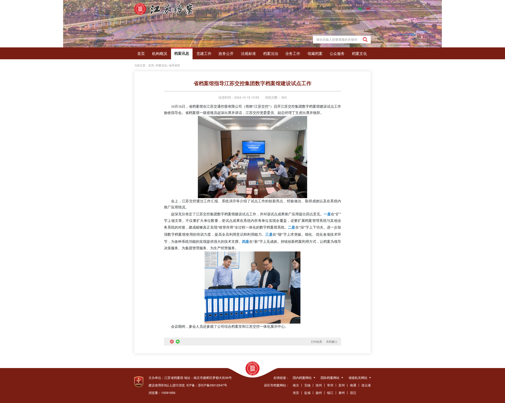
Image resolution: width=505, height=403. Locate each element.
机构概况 (159, 53)
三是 (269, 234)
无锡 (307, 385)
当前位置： (141, 65)
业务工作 (292, 53)
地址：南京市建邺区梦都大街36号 (208, 377)
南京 (296, 385)
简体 (296, 8)
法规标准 (248, 53)
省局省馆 (174, 65)
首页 (141, 53)
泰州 (342, 392)
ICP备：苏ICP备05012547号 (206, 385)
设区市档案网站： (276, 385)
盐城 (307, 392)
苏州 (342, 385)
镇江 (330, 392)
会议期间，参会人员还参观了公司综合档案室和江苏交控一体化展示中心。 (229, 327)
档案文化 (359, 53)
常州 (330, 385)
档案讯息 (181, 53)
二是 (291, 227)
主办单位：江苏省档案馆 (166, 377)
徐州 (319, 385)
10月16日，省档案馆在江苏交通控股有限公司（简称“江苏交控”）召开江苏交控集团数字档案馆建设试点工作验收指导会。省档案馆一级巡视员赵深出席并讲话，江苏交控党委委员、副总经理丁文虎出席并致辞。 (252, 110)
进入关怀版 (346, 8)
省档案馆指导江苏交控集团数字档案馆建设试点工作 (252, 83)
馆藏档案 (315, 53)
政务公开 (226, 53)
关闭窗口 (331, 342)
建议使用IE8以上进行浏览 (167, 385)
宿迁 (353, 392)
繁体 (308, 8)
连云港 (366, 385)
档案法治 (270, 53)
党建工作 (203, 53)
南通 (353, 385)
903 (284, 97)
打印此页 (316, 342)
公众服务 (337, 53)
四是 (245, 242)
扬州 (319, 392)
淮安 (296, 392)
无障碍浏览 (324, 8)
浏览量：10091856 (162, 392)
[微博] (368, 8)
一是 (327, 214)
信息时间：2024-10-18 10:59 (238, 97)
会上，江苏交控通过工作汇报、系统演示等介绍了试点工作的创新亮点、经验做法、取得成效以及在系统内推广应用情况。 (252, 204)
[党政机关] (138, 381)
